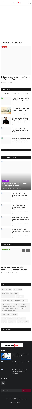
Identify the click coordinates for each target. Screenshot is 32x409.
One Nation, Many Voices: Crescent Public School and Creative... (20, 195)
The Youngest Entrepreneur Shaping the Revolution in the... (21, 119)
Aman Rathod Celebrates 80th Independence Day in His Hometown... (20, 371)
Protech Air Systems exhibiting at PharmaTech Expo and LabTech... (14, 268)
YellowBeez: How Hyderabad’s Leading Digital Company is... (21, 139)
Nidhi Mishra (15, 134)
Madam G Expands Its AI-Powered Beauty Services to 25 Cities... (21, 231)
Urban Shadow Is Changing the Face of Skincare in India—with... (21, 110)
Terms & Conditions (15, 402)
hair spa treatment (12, 314)
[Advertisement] (16, 17)
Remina (4, 322)
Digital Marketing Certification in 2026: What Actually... (20, 355)
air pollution (20, 297)
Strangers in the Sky (7, 318)
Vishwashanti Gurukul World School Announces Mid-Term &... (20, 219)
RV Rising (3, 82)
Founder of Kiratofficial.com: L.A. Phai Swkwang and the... (20, 99)
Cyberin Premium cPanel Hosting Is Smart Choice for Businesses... (20, 130)
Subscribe (26, 391)
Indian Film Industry (7, 300)
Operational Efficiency (21, 300)
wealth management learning (10, 293)
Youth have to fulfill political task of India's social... (21, 362)
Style (3, 314)
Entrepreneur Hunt (16, 102)
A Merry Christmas (20, 318)
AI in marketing (18, 289)
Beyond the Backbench (8, 297)
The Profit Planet (6, 289)
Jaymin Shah (12, 322)
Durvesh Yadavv (16, 142)
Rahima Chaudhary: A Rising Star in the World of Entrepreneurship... (15, 78)
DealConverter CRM (23, 322)
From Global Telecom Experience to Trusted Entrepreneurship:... (18, 207)
